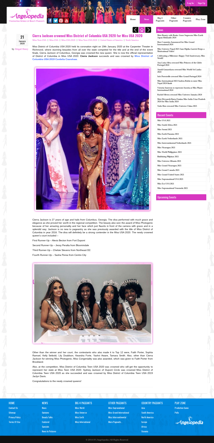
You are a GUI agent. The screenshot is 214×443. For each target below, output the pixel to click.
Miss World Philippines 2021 (169, 152)
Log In (190, 3)
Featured (45, 422)
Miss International (82, 422)
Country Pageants (187, 19)
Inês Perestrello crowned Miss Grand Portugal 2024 (179, 76)
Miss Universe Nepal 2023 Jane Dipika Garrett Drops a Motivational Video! (180, 50)
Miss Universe (81, 412)
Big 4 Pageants (160, 19)
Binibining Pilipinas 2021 (168, 156)
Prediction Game (182, 408)
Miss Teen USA (39, 40)
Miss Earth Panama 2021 (168, 134)
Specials (45, 426)
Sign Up (201, 3)
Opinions (45, 412)
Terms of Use (14, 422)
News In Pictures (49, 431)
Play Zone (200, 19)
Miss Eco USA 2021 (165, 184)
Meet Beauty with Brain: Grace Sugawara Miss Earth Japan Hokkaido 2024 (180, 36)
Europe (144, 422)
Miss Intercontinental (117, 417)
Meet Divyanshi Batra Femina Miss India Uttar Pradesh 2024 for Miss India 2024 (181, 100)
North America (132, 40)
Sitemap (12, 412)
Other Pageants (173, 19)
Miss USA (53, 40)
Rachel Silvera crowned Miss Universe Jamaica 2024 (179, 95)
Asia (143, 408)
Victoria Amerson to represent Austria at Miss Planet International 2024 (179, 89)
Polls (177, 412)
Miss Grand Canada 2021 (168, 170)
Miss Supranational (116, 408)
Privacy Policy (14, 417)
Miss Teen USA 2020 (87, 40)
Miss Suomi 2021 (164, 129)
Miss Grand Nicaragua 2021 (169, 165)
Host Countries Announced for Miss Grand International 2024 (175, 43)
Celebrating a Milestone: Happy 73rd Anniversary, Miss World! (181, 57)
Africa (144, 426)
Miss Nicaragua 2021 (166, 147)
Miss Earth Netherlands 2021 (169, 138)
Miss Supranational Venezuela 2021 (172, 188)
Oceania (144, 431)
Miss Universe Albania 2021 (169, 161)
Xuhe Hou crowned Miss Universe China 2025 (177, 106)
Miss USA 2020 (68, 40)
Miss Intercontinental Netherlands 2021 (174, 143)
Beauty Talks (47, 417)
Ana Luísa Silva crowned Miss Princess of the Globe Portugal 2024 (179, 64)
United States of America (111, 40)
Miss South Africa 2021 (167, 125)
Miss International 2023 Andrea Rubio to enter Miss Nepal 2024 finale (179, 82)
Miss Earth (79, 417)
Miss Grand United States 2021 (170, 174)
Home (133, 19)
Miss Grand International (118, 412)
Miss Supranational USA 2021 (170, 179)
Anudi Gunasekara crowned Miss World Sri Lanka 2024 (179, 70)
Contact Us (13, 408)
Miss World (79, 408)
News (146, 19)
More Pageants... (115, 422)
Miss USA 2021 (163, 120)
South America (147, 412)
